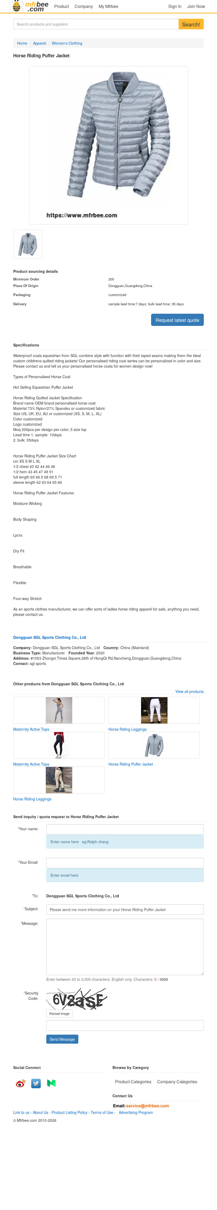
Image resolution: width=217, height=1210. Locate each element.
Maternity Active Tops (31, 729)
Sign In (175, 6)
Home (22, 43)
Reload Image (59, 1013)
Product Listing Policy (69, 1112)
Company (84, 6)
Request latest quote (177, 319)
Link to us (21, 1112)
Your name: (28, 828)
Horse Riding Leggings (127, 729)
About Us (40, 1112)
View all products (189, 691)
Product (61, 6)
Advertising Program (135, 1112)
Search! (191, 24)
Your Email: (28, 862)
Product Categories (133, 1081)
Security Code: (31, 995)
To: (35, 895)
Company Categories (177, 1081)
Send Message (62, 1039)
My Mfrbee (108, 6)
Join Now (196, 6)
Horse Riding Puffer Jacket (130, 764)
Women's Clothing (67, 43)
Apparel (39, 43)
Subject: (31, 908)
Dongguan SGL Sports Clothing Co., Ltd (49, 637)
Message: (29, 923)
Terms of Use (102, 1112)
